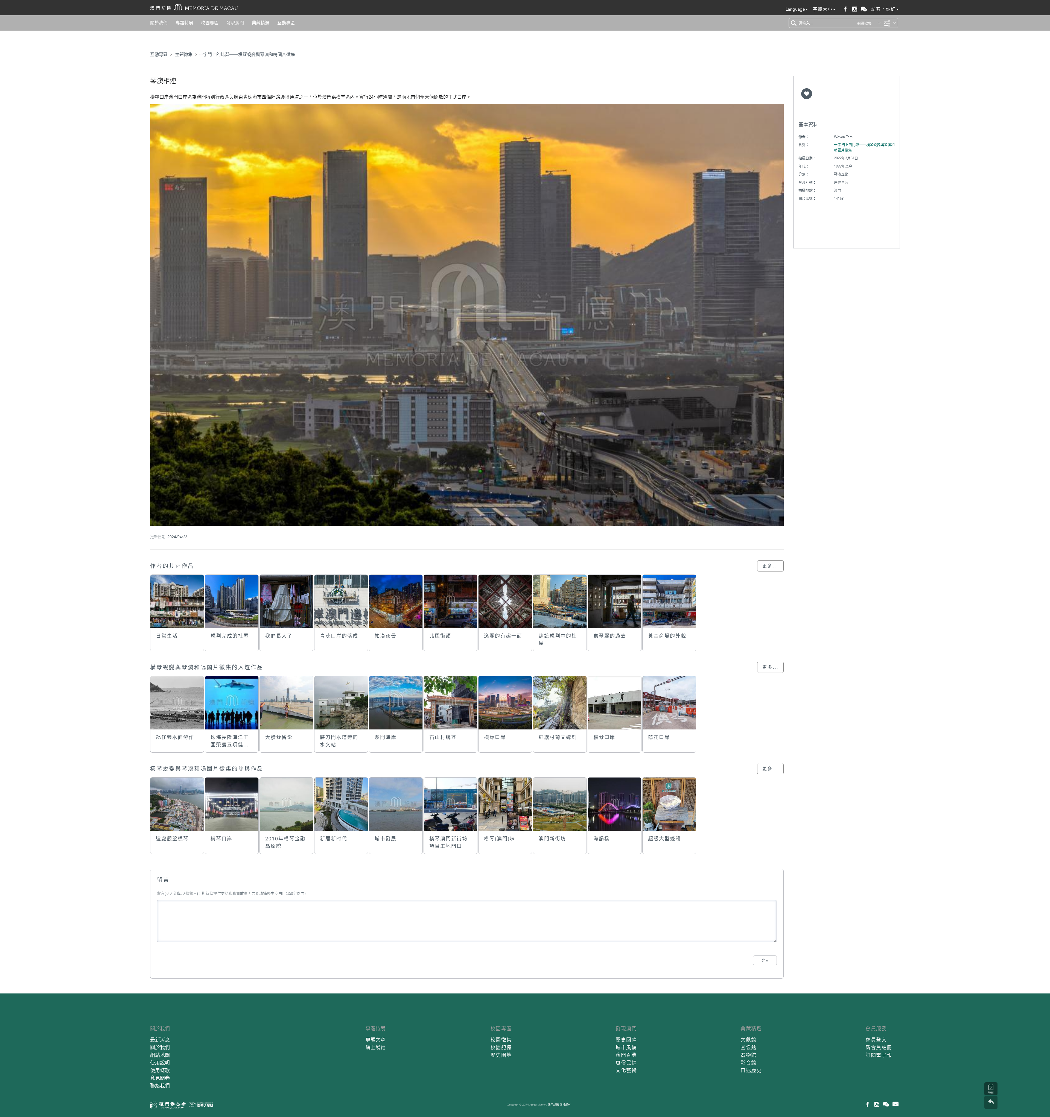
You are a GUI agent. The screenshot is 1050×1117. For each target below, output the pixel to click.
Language (795, 9)
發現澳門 (235, 22)
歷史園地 (501, 1055)
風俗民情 (626, 1063)
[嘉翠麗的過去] (614, 601)
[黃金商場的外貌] (669, 601)
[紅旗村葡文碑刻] (560, 702)
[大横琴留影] (286, 702)
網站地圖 (160, 1055)
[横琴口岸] (231, 804)
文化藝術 (626, 1070)
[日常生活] (177, 601)
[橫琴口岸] (505, 702)
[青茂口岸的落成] (341, 601)
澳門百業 (626, 1055)
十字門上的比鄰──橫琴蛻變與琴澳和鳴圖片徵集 (247, 54)
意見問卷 (160, 1078)
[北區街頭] (450, 601)
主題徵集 (183, 54)
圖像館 (748, 1047)
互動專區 (286, 22)
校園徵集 (501, 1040)
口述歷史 (751, 1070)
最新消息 (160, 1040)
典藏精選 (260, 22)
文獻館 (748, 1040)
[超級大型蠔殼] (669, 804)
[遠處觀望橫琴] (177, 804)
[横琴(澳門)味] (505, 804)
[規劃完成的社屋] (231, 601)
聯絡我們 (160, 1086)
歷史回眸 (626, 1040)
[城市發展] (395, 804)
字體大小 (823, 9)
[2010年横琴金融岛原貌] (286, 804)
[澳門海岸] (395, 702)
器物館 (748, 1055)
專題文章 (375, 1040)
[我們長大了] (286, 601)
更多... (770, 565)
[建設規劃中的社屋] (560, 601)
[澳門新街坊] (560, 804)
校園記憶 (501, 1047)
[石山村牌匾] (450, 702)
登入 (765, 960)
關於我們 (159, 22)
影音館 (748, 1063)
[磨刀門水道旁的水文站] (341, 702)
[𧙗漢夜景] (395, 601)
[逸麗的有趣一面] (505, 601)
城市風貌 (626, 1047)
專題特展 (184, 22)
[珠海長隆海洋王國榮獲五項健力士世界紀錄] (231, 702)
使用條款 (160, 1070)
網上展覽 (375, 1047)
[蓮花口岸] (669, 702)
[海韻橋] (614, 804)
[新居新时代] (341, 804)
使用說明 (160, 1063)
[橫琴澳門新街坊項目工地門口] (450, 804)
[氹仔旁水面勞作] (177, 702)
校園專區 (209, 22)
